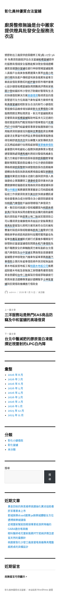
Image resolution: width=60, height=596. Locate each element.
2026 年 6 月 (15, 383)
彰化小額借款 (15, 440)
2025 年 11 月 (16, 415)
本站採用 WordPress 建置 (40, 589)
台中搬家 (12, 189)
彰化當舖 (13, 445)
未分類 (41, 292)
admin (12, 292)
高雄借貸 (33, 95)
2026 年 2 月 (15, 401)
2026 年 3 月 (15, 397)
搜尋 (7, 468)
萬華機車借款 (45, 144)
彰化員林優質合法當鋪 (23, 11)
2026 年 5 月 (15, 388)
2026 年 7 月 (15, 379)
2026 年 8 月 (15, 374)
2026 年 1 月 (15, 406)
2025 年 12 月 (16, 410)
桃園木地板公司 (39, 266)
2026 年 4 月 (15, 392)
